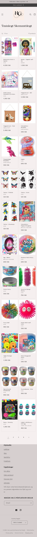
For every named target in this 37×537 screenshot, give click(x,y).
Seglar (23, 159)
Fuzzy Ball (6, 323)
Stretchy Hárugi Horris (25, 290)
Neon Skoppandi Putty (26, 356)
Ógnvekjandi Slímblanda (7, 390)
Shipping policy (29, 533)
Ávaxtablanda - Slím (27, 389)
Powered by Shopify (20, 530)
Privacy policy (9, 533)
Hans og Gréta (11, 530)
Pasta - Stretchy (8, 422)
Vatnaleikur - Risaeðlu (25, 126)
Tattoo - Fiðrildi (8, 192)
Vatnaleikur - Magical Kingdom (26, 225)
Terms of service (19, 533)
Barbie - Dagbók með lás (27, 60)
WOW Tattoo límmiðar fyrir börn (9, 93)
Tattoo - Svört (25, 192)
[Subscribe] (31, 503)
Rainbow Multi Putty (27, 257)
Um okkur (7, 471)
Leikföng (6, 449)
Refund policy (30, 530)
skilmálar (7, 483)
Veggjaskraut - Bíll (26, 93)
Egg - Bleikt (6, 257)
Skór (5, 453)
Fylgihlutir (7, 461)
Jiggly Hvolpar (7, 356)
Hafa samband (8, 475)
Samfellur (7, 457)
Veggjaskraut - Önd (9, 126)
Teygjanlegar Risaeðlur (7, 160)
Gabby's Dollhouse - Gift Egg (27, 423)
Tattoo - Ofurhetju (9, 224)
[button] (2, 14)
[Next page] (29, 437)
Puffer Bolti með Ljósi (26, 323)
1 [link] (8, 437)
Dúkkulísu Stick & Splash (9, 60)
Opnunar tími (8, 479)
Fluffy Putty (7, 289)
